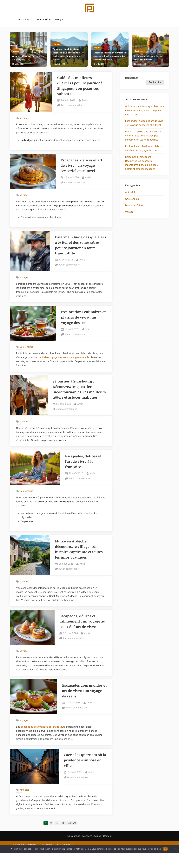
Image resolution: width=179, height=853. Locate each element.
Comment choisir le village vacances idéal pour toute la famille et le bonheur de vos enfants (66, 54)
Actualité (24, 789)
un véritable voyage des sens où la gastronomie (62, 357)
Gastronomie (23, 19)
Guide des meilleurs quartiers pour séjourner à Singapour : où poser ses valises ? (144, 110)
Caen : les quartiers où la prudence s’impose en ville (85, 760)
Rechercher (131, 77)
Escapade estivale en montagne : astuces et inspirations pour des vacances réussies (109, 56)
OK (165, 849)
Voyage (59, 19)
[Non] (175, 848)
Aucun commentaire (71, 105)
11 (63, 823)
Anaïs (85, 100)
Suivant (72, 823)
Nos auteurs (73, 836)
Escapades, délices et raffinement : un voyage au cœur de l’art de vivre (82, 621)
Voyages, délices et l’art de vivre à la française (28, 58)
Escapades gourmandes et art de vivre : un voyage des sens (84, 691)
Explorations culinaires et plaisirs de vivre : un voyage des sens (83, 317)
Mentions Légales (91, 836)
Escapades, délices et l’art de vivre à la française (148, 58)
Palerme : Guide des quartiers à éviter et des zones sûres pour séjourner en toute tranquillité (143, 135)
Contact (107, 836)
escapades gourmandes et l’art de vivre (43, 726)
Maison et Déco (42, 19)
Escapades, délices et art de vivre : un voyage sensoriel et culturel (81, 165)
